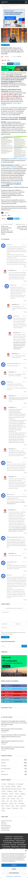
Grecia (18, 798)
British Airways (5, 793)
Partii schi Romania (5, 828)
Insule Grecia (3, 823)
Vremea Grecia (8, 836)
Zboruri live (13, 844)
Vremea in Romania (20, 840)
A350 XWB (8, 786)
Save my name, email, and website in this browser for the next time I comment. (13, 633)
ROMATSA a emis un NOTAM (9, 117)
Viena (21, 808)
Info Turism (3, 762)
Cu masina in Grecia (18, 836)
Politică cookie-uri (9, 876)
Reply (26, 266)
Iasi (22, 798)
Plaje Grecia (3, 822)
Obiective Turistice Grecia (6, 820)
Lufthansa (20, 801)
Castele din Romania (5, 830)
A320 (3, 786)
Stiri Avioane (3, 765)
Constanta (4, 796)
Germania (13, 798)
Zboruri (2, 771)
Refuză (14, 869)
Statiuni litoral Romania (6, 827)
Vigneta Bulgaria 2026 (20, 848)
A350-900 (13, 786)
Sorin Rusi (11, 270)
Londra (15, 801)
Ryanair (12, 805)
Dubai (15, 796)
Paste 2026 (23, 846)
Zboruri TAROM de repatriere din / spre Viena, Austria (22, 228)
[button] (26, 850)
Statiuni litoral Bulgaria (5, 825)
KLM (11, 801)
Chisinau (17, 793)
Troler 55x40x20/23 (21, 844)
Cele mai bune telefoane (8, 848)
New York (11, 803)
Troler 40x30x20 (6, 846)
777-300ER (4, 784)
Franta (8, 798)
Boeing (20, 791)
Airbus (24, 788)
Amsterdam (9, 791)
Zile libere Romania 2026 (18, 842)
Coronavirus (6, 212)
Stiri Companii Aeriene (5, 768)
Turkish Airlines (15, 808)
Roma (3, 805)
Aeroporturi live (5, 844)
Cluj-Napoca (22, 793)
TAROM (3, 808)
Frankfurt (3, 798)
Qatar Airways (21, 803)
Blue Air (15, 791)
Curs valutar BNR (7, 842)
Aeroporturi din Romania (9, 840)
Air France (4, 791)
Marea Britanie (4, 803)
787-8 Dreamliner (11, 784)
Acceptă (14, 865)
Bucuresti (11, 793)
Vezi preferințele (14, 873)
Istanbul (3, 801)
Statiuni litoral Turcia (18, 838)
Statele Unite (23, 805)
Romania (7, 805)
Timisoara (8, 808)
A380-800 (19, 786)
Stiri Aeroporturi (4, 774)
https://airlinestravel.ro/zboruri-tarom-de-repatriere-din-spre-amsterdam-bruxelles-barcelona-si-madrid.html (18, 529)
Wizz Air (3, 810)
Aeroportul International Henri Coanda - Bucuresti (11, 788)
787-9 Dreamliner (19, 784)
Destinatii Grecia (8, 838)
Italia (8, 801)
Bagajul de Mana (15, 846)
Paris (16, 803)
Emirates (20, 796)
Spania (17, 805)
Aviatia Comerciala (5, 44)
